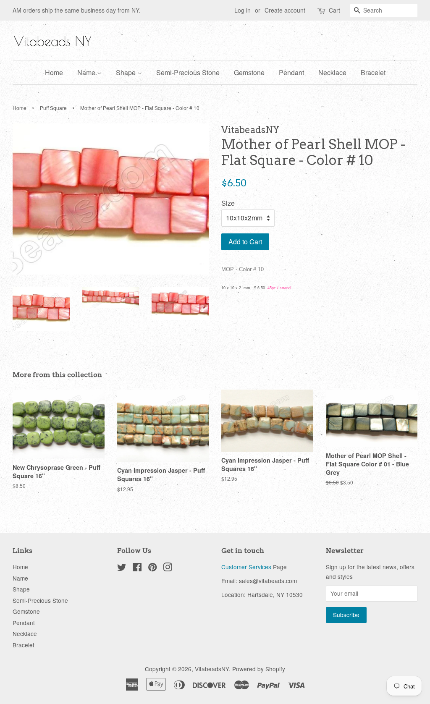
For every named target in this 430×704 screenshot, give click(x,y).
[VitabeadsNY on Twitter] (121, 568)
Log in (242, 10)
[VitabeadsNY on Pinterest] (152, 568)
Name (87, 72)
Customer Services (246, 567)
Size (228, 203)
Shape (126, 72)
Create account (285, 10)
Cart (334, 10)
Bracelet (373, 72)
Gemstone (249, 72)
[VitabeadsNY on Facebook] (137, 568)
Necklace (332, 72)
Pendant (291, 72)
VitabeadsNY (212, 669)
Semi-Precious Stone (188, 72)
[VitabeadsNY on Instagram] (167, 568)
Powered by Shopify (258, 669)
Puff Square (53, 107)
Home (54, 72)
